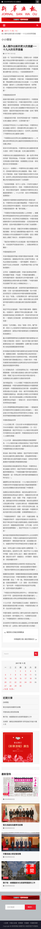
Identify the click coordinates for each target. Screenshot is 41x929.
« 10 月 (5, 689)
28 (10, 686)
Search (36, 654)
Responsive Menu (37, 2)
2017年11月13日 (10, 53)
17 (25, 678)
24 (25, 682)
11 (30, 675)
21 (10, 682)
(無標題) (6, 702)
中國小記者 (13, 923)
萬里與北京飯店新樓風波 (15, 632)
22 (15, 682)
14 (10, 678)
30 (20, 686)
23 (20, 682)
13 (5, 678)
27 (5, 686)
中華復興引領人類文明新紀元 (24, 639)
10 (25, 675)
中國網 (26, 923)
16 (20, 678)
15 (15, 678)
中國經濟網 (34, 923)
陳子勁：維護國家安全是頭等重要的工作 (17, 717)
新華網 (20, 923)
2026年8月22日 (10, 799)
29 (15, 686)
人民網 (6, 923)
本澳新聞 (5, 820)
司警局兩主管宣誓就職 (11, 712)
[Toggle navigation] (4, 25)
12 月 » (11, 689)
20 (5, 682)
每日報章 (5, 794)
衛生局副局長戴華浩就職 (11, 707)
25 (30, 682)
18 (30, 678)
